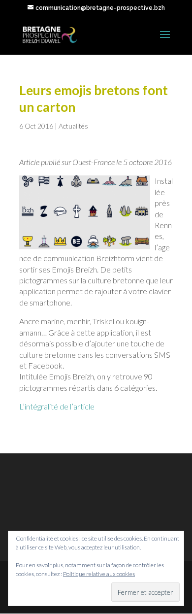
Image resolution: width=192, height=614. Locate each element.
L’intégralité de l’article (57, 406)
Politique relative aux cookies (99, 574)
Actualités (73, 126)
